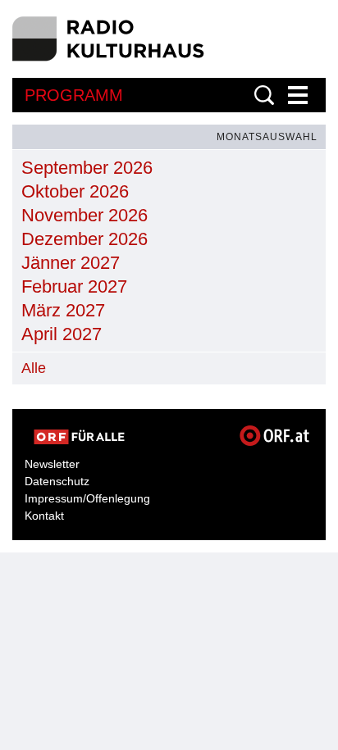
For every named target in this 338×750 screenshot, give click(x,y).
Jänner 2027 (70, 262)
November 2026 (84, 215)
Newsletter (52, 463)
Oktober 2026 (75, 191)
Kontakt (44, 515)
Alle (33, 368)
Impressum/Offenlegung (87, 498)
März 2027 (63, 310)
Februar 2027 (74, 286)
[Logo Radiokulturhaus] (108, 38)
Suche (264, 95)
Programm (74, 95)
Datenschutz (57, 481)
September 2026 (87, 167)
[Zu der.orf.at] (79, 437)
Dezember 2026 (84, 239)
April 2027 (61, 334)
